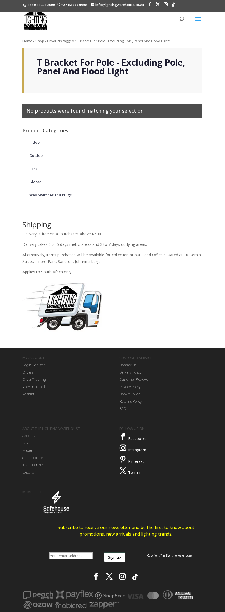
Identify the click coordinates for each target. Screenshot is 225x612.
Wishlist (28, 394)
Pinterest (136, 461)
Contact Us (127, 365)
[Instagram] (166, 5)
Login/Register (33, 365)
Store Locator (32, 458)
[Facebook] (150, 5)
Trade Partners (33, 465)
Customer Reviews (133, 379)
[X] (158, 5)
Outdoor (36, 155)
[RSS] (173, 6)
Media (27, 450)
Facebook (137, 438)
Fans (33, 168)
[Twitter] (123, 471)
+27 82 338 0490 (74, 5)
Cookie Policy (129, 394)
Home (27, 40)
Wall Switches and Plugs (50, 195)
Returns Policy (130, 401)
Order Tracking (34, 379)
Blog (25, 443)
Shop (39, 40)
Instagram (137, 449)
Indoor (35, 142)
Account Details (34, 387)
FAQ (122, 409)
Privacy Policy (129, 387)
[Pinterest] (123, 459)
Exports (28, 472)
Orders (27, 372)
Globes (35, 181)
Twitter (134, 472)
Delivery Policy (130, 372)
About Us (29, 436)
